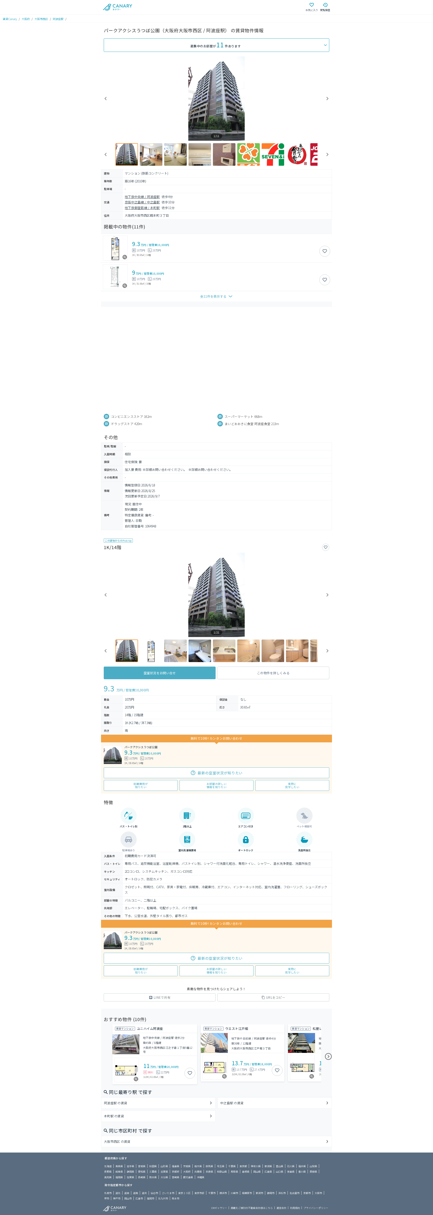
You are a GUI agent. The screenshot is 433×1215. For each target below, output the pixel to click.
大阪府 (26, 19)
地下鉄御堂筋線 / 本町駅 (142, 207)
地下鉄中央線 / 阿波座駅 (142, 196)
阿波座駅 (58, 19)
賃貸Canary (10, 19)
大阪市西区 (41, 19)
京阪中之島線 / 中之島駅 (142, 202)
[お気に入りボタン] (324, 251)
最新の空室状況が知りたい (220, 772)
